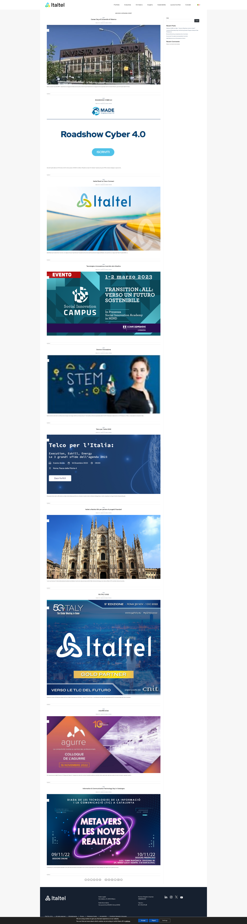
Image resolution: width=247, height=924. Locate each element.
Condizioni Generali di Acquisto (118, 916)
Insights (150, 5)
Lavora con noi (175, 5)
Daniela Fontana (108, 22)
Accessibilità (103, 916)
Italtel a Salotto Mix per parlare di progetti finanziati (103, 509)
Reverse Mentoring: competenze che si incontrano (177, 34)
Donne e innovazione (103, 349)
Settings (164, 920)
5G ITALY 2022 (103, 594)
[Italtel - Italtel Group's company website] (55, 5)
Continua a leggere (104, 89)
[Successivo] (121, 880)
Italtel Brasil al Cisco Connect (103, 181)
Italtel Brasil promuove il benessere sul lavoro (175, 38)
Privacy (82, 916)
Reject (154, 920)
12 (112, 879)
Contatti (188, 5)
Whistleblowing (72, 916)
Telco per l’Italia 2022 (103, 429)
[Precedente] (86, 880)
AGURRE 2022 (104, 711)
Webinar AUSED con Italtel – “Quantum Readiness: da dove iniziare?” (180, 28)
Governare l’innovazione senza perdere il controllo (177, 36)
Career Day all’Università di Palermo (103, 19)
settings (127, 921)
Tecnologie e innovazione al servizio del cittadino (103, 266)
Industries (127, 5)
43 (118, 879)
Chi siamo (139, 5)
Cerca (167, 18)
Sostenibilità (161, 5)
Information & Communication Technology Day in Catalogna (104, 788)
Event (104, 17)
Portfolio (116, 5)
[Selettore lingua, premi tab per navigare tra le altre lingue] (199, 5)
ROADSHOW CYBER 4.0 (103, 100)
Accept (143, 920)
